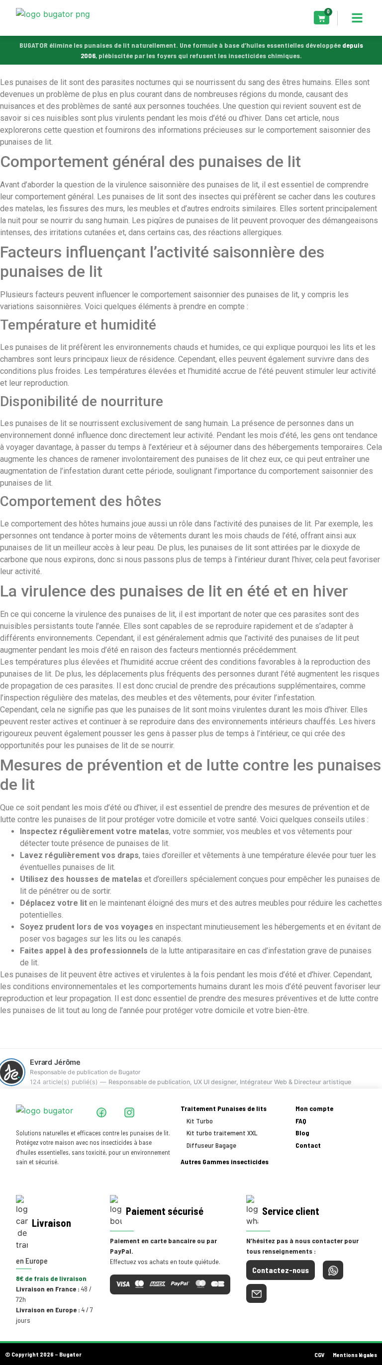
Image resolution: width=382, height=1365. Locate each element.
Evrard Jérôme (55, 1062)
